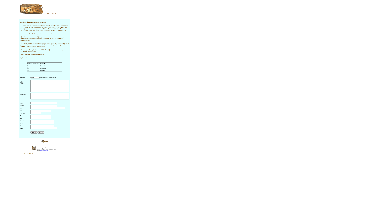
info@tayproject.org (44, 150)
